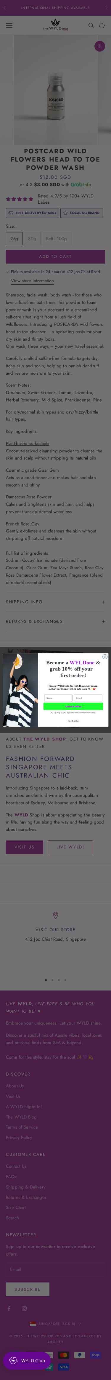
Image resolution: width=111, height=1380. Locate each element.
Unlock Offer (73, 706)
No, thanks (73, 720)
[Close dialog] (104, 656)
